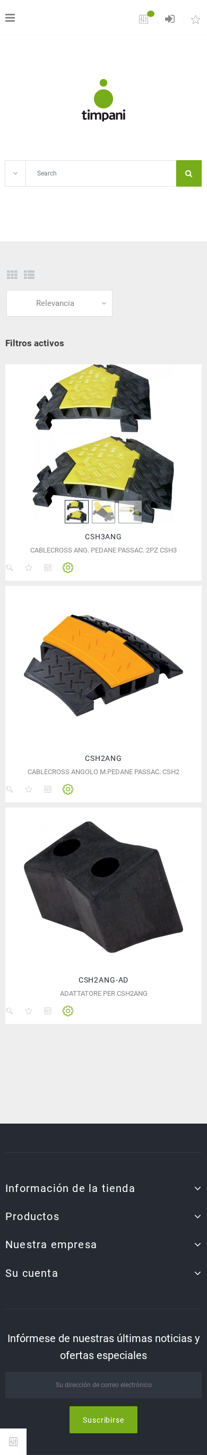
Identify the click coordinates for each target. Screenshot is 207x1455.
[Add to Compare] (48, 567)
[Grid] (12, 275)
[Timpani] (103, 100)
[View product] (68, 567)
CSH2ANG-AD (103, 980)
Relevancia (55, 303)
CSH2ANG (103, 758)
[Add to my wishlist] (28, 567)
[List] (29, 275)
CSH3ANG (103, 536)
